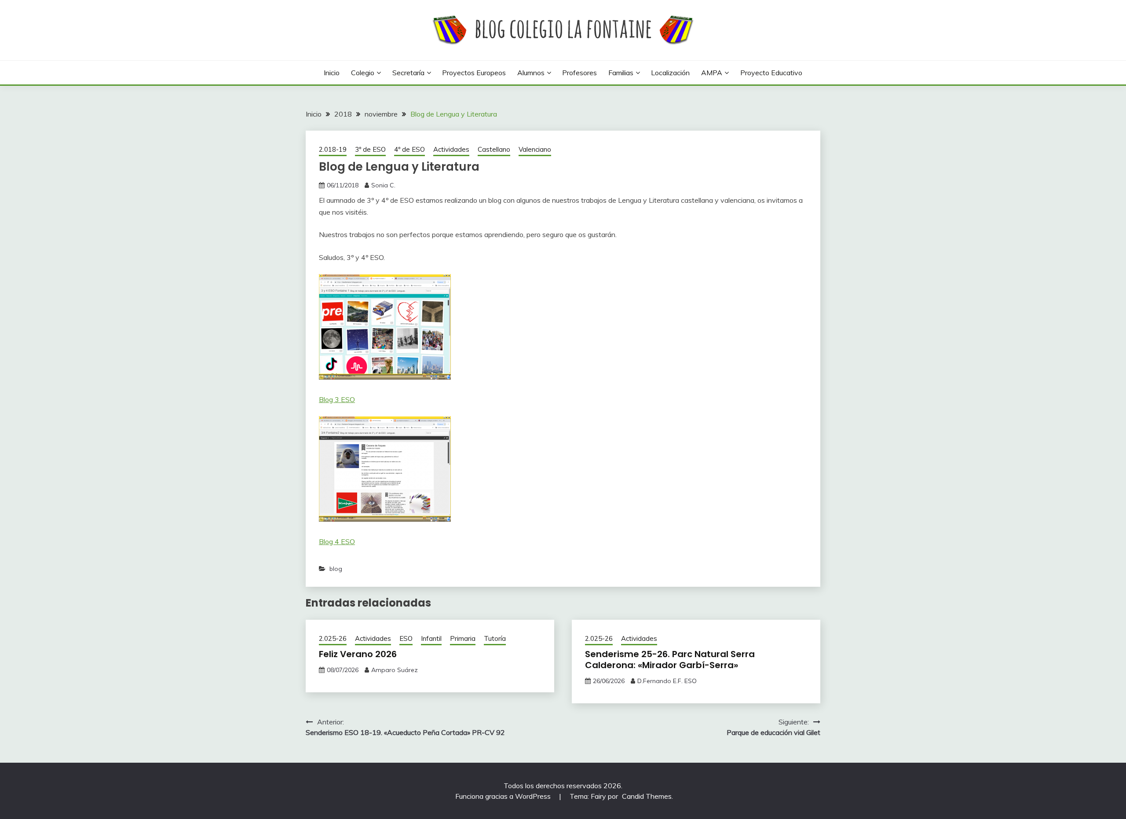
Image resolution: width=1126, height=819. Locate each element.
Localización (670, 72)
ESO (406, 638)
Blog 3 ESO (337, 399)
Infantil (431, 638)
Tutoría (495, 638)
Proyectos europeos (474, 72)
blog (335, 569)
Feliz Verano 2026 (358, 654)
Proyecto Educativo (771, 72)
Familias (620, 72)
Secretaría (408, 72)
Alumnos (531, 72)
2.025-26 (333, 638)
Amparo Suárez (394, 670)
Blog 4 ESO (337, 541)
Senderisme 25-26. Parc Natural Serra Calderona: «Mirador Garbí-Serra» (670, 659)
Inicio (332, 72)
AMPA (711, 72)
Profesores (579, 72)
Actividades (451, 149)
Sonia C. (383, 185)
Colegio (362, 72)
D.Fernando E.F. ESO (667, 681)
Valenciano (535, 149)
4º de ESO (409, 149)
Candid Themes (647, 796)
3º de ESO (370, 149)
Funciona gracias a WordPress (503, 796)
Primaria (462, 638)
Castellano (494, 149)
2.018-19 (333, 149)
